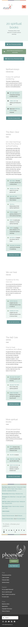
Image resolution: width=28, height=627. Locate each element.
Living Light (19, 496)
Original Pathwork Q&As (7, 518)
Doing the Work (8, 503)
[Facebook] (4, 530)
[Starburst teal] (14, 124)
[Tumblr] (19, 530)
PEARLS (11, 212)
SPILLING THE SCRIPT (15, 377)
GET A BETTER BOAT (14, 93)
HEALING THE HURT (14, 385)
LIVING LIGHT (13, 101)
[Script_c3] (14, 328)
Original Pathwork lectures (8, 515)
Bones (20, 489)
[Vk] (24, 530)
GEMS (11, 220)
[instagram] (6, 621)
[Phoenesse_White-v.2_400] (14, 544)
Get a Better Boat (11, 496)
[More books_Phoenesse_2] (14, 410)
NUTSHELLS (12, 237)
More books (5, 506)
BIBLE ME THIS (13, 196)
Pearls (12, 489)
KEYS (11, 447)
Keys (6, 508)
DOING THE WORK (14, 392)
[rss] (12, 621)
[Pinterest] (21, 530)
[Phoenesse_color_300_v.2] (8, 4)
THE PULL (12, 204)
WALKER (12, 454)
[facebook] (3, 621)
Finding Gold (20, 487)
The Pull (8, 489)
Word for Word (16, 506)
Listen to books (5, 511)
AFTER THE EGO (13, 301)
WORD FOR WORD (14, 465)
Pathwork (20, 515)
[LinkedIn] (11, 530)
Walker (10, 506)
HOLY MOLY (12, 180)
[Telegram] (16, 530)
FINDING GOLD (13, 188)
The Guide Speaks (21, 518)
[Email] (15, 532)
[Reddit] (9, 530)
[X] (6, 530)
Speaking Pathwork (11, 490)
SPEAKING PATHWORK (15, 245)
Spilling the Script (15, 501)
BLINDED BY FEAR (14, 310)
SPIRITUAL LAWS (14, 459)
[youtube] (9, 621)
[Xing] (4, 532)
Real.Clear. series (6, 487)
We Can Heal (5, 493)
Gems (16, 489)
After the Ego (12, 493)
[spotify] (14, 621)
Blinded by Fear (19, 493)
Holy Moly (13, 487)
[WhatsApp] (14, 530)
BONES (11, 228)
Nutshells (4, 490)
